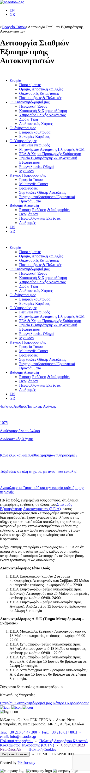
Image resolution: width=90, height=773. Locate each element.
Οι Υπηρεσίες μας (23, 141)
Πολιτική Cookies (43, 749)
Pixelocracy (26, 763)
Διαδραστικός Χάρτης (36, 124)
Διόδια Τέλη (28, 119)
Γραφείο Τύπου (14, 27)
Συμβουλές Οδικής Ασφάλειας (42, 192)
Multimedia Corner (33, 184)
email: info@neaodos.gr (18, 736)
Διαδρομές (27, 223)
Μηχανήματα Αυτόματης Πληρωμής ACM (51, 149)
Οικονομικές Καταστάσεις (39, 93)
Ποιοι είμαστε (30, 85)
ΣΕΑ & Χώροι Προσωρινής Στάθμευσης (50, 154)
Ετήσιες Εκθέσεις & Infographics (44, 210)
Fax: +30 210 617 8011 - (62, 732)
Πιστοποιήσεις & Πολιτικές (40, 98)
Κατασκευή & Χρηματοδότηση (43, 111)
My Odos (26, 171)
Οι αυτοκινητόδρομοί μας (32, 703)
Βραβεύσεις (28, 188)
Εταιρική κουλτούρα (34, 132)
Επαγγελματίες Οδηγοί (36, 167)
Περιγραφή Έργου (33, 106)
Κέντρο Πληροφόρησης (28, 175)
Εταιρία (15, 80)
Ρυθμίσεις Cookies (15, 754)
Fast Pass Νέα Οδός (34, 145)
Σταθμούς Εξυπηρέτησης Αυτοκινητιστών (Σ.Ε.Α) (36, 506)
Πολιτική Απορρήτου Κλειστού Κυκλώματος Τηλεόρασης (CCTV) (44, 743)
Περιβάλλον (28, 214)
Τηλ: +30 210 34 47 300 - (20, 732)
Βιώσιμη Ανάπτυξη (24, 205)
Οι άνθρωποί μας (23, 128)
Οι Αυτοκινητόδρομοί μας (29, 102)
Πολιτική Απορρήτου (16, 741)
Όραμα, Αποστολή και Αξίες (41, 89)
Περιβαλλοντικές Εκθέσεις (39, 218)
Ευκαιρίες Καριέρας (34, 136)
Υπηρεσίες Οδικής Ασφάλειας (42, 115)
